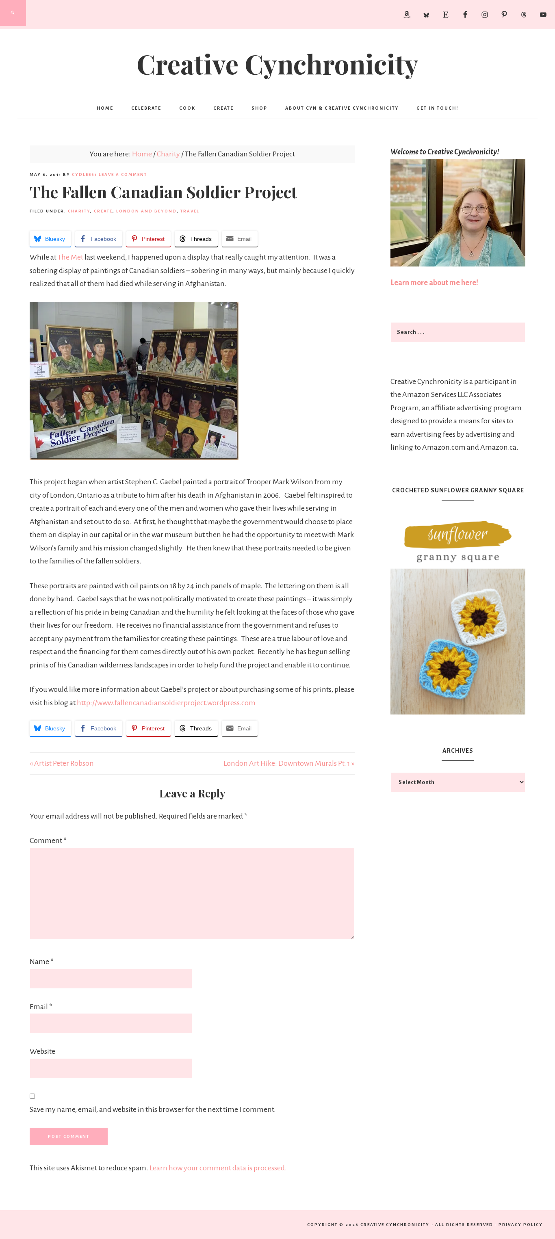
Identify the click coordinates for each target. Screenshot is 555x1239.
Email (41, 1007)
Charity (79, 211)
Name (42, 961)
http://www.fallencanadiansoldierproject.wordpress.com (166, 703)
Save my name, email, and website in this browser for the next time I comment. (153, 1109)
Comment (48, 840)
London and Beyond (146, 211)
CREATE (103, 211)
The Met (70, 257)
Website (42, 1051)
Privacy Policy (521, 1224)
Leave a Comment (123, 174)
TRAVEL (189, 211)
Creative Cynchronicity (277, 63)
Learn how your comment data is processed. (218, 1168)
